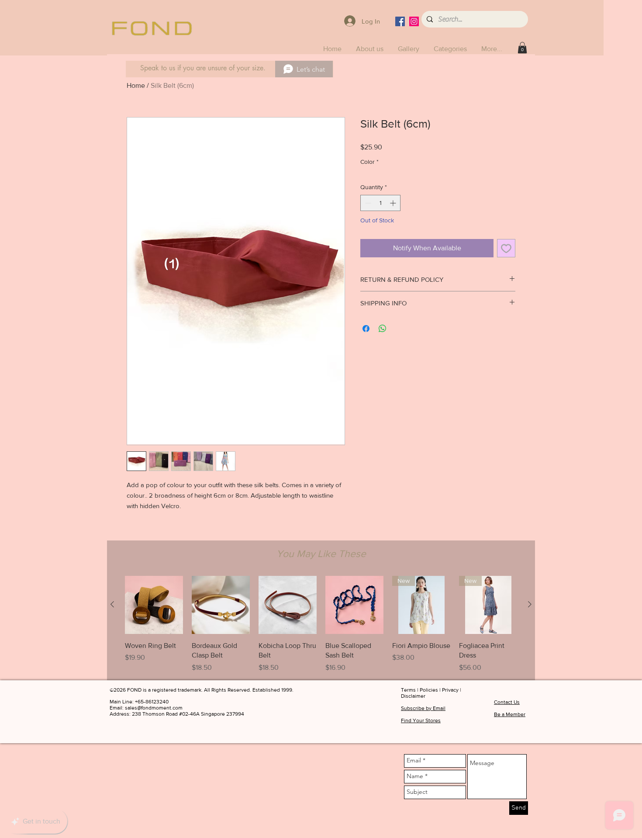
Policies (429, 690)
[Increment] (393, 203)
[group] (321, 624)
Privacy (450, 690)
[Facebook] (400, 21)
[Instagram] (414, 21)
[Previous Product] (112, 604)
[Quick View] (154, 605)
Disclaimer (413, 696)
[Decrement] (367, 203)
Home (136, 85)
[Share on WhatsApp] (382, 328)
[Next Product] (530, 604)
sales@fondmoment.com (154, 708)
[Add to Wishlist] (506, 248)
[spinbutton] (380, 203)
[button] (451, 49)
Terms (408, 690)
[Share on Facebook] (366, 328)
